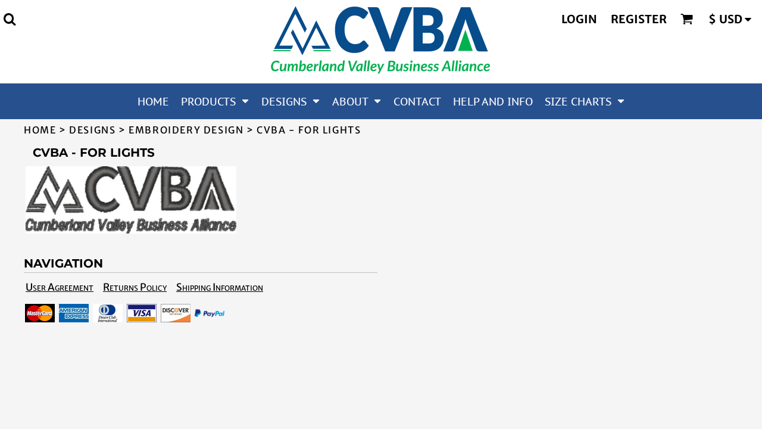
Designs (92, 130)
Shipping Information (219, 287)
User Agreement (59, 287)
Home (40, 130)
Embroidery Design (186, 130)
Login (579, 19)
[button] (9, 19)
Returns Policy (135, 287)
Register (639, 19)
